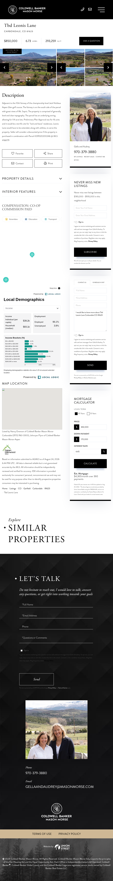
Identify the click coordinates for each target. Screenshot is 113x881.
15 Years (93, 413)
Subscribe (90, 252)
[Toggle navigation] (101, 10)
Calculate (90, 463)
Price (77, 421)
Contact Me (100, 157)
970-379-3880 (85, 151)
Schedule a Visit (98, 282)
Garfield (27, 488)
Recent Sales (89, 157)
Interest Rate (81, 446)
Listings (13, 488)
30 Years (81, 413)
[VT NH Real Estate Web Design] (56, 848)
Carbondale (37, 488)
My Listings (78, 157)
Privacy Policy (92, 241)
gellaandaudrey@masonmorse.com (59, 784)
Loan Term (80, 409)
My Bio (76, 160)
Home (4, 488)
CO (19, 488)
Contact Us (82, 282)
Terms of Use (42, 834)
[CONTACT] (91, 41)
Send (90, 365)
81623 (47, 488)
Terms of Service (88, 378)
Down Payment (81, 434)
